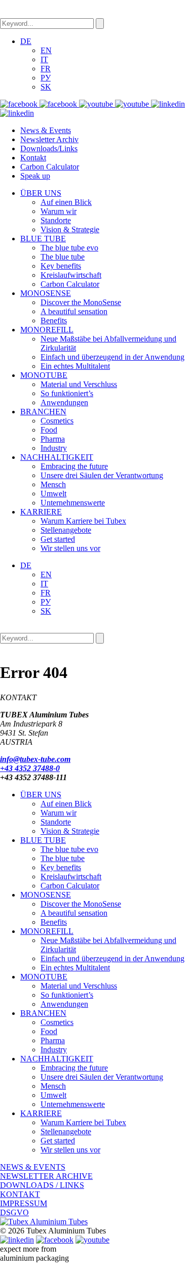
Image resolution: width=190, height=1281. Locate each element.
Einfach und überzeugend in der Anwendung (112, 357)
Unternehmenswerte (73, 502)
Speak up (35, 176)
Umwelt (53, 493)
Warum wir (59, 211)
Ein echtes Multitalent (75, 366)
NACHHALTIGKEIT (56, 457)
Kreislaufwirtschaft (71, 275)
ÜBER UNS (40, 193)
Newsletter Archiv (49, 139)
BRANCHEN (43, 411)
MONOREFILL (46, 329)
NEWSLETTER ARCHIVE (46, 1176)
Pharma (53, 439)
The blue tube (63, 256)
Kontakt (33, 157)
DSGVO (14, 1212)
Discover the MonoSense (81, 302)
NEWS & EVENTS (32, 1167)
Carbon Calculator (49, 166)
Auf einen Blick (66, 202)
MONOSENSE (45, 293)
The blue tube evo (69, 247)
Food (49, 429)
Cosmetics (57, 420)
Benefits (54, 320)
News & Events (45, 130)
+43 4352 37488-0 (30, 768)
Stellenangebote (66, 530)
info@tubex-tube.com (35, 759)
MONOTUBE (43, 375)
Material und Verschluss (79, 384)
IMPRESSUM (23, 1203)
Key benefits (61, 266)
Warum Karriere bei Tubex (83, 521)
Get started (58, 539)
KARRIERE (41, 511)
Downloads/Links (49, 148)
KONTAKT (20, 1194)
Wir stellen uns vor (70, 548)
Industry (54, 448)
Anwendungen (64, 402)
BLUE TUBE (43, 238)
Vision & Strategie (70, 229)
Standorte (56, 220)
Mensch (53, 484)
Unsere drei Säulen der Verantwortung (102, 475)
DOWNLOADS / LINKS (42, 1185)
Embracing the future (74, 466)
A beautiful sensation (74, 311)
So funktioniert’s (67, 393)
